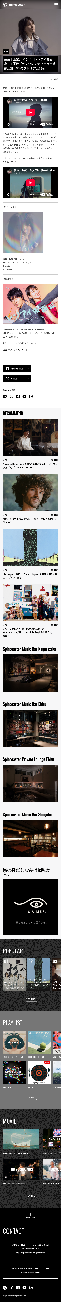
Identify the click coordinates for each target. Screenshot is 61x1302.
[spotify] (5, 398)
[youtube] (24, 398)
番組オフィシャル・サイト (16, 350)
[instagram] (31, 398)
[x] (11, 398)
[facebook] (18, 398)
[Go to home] (14, 4)
